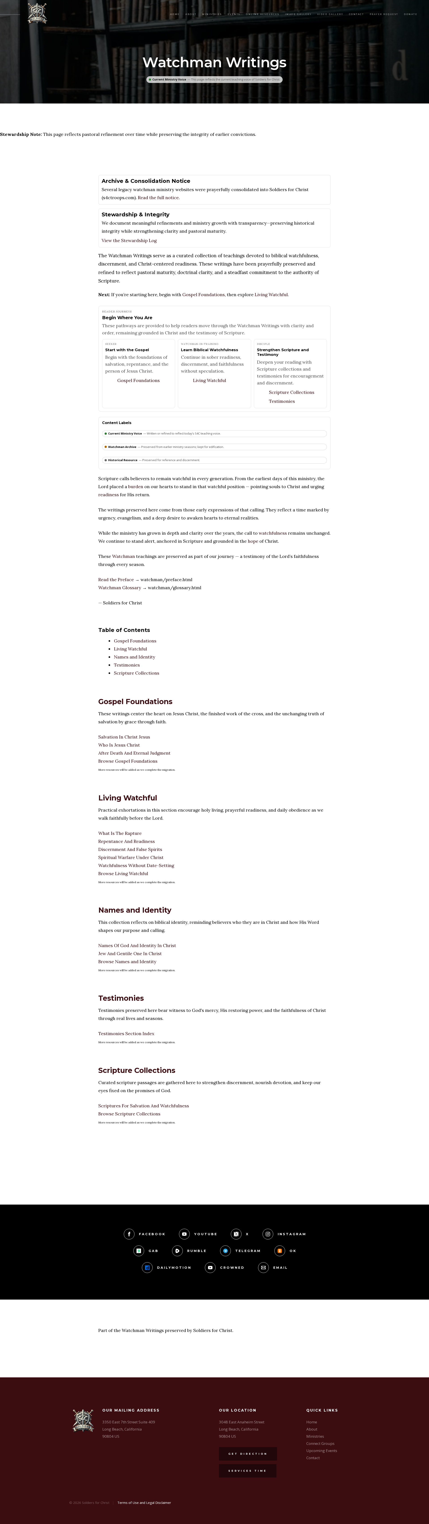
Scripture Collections (291, 392)
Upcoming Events (321, 1450)
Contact (356, 14)
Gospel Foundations (203, 294)
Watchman (123, 556)
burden (135, 486)
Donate (410, 14)
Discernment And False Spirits (130, 849)
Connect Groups (320, 1443)
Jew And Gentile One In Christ (130, 953)
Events (234, 14)
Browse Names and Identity (127, 961)
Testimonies (282, 401)
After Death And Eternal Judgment (134, 753)
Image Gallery (298, 14)
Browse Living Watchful (123, 873)
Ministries (212, 14)
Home (175, 14)
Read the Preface (116, 579)
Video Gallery (330, 14)
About (191, 14)
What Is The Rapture (120, 833)
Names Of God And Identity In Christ (137, 945)
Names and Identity (134, 657)
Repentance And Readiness (126, 841)
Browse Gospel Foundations (128, 761)
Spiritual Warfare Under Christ (131, 857)
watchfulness (273, 533)
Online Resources (262, 14)
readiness (108, 494)
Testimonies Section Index (126, 1033)
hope (253, 541)
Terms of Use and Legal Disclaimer (144, 1502)
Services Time (247, 1470)
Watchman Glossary (119, 587)
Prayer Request (384, 14)
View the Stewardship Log (129, 240)
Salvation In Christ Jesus (124, 737)
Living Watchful (271, 294)
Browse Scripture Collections (129, 1114)
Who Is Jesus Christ (119, 745)
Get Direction (248, 1453)
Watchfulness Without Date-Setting (136, 865)
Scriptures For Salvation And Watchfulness (143, 1105)
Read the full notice (158, 197)
